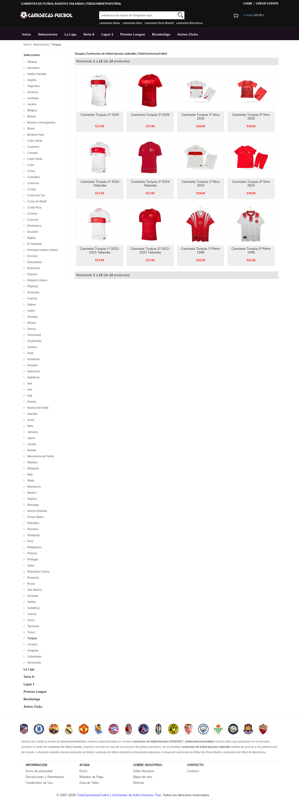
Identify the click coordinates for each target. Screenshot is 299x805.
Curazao (32, 219)
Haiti (29, 353)
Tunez (30, 632)
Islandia (31, 413)
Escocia (31, 256)
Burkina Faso (35, 134)
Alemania (32, 68)
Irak (29, 383)
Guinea (31, 347)
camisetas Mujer (110, 23)
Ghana (31, 322)
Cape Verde (34, 159)
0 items (248, 15)
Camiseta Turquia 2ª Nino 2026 (251, 116)
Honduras (33, 359)
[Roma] (263, 729)
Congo (31, 189)
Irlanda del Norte (37, 407)
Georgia (32, 316)
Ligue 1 (107, 34)
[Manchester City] (203, 729)
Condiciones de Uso (39, 782)
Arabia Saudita (36, 74)
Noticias (138, 782)
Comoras (32, 183)
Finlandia (32, 292)
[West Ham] (248, 729)
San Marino (34, 589)
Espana (31, 274)
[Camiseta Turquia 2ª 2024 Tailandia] (150, 157)
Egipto (31, 237)
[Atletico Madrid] (24, 729)
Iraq (29, 395)
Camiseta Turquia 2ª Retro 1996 (251, 250)
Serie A (88, 34)
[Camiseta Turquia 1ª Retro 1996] (200, 224)
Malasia (31, 462)
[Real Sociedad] (98, 729)
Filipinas (32, 286)
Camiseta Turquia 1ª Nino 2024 (201, 183)
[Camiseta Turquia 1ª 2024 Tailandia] (100, 157)
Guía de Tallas (89, 782)
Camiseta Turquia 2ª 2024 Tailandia (150, 183)
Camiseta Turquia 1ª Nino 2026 (201, 116)
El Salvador (34, 244)
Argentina (33, 86)
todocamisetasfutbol (73, 741)
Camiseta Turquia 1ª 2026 (100, 114)
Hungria (32, 365)
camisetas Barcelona (189, 23)
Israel (30, 420)
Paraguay (33, 535)
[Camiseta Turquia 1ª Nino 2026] (200, 90)
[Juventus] (158, 729)
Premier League (132, 34)
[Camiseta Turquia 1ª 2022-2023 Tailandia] (100, 224)
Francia (31, 298)
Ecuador (32, 231)
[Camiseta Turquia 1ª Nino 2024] (200, 157)
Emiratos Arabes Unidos (42, 250)
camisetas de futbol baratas (64, 747)
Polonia (31, 553)
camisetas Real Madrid (159, 23)
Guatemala (33, 341)
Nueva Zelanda (36, 511)
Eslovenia (33, 268)
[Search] (180, 15)
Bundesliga (161, 34)
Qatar (30, 565)
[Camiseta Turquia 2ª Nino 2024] (251, 157)
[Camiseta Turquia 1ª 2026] (100, 90)
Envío (83, 771)
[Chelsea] (39, 729)
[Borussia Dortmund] (173, 729)
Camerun (32, 146)
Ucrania (31, 644)
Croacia (31, 213)
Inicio (26, 34)
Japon (30, 438)
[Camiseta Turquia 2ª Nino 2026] (251, 90)
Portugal (32, 559)
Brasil (30, 128)
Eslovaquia (34, 262)
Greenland (33, 335)
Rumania (32, 577)
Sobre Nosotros (143, 771)
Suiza (30, 620)
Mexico (31, 492)
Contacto (193, 771)
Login (247, 3)
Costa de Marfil (36, 201)
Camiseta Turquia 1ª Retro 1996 (200, 250)
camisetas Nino (132, 23)
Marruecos (33, 486)
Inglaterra (32, 377)
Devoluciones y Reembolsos (45, 777)
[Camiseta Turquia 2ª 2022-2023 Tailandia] (150, 224)
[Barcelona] (54, 729)
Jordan (31, 444)
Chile (30, 165)
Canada (32, 153)
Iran (29, 389)
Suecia (31, 614)
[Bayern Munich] (113, 729)
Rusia (30, 583)
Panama (32, 529)
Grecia (31, 328)
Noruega (32, 504)
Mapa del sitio (142, 777)
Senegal (32, 596)
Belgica (31, 110)
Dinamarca (33, 225)
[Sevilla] (188, 729)
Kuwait (31, 450)
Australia (32, 98)
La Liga (70, 34)
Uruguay (32, 650)
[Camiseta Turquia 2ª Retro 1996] (251, 224)
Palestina (32, 523)
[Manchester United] (83, 729)
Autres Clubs (187, 34)
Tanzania (32, 626)
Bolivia (31, 116)
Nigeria (31, 498)
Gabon (31, 304)
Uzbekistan (34, 656)
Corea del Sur (35, 195)
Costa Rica (33, 207)
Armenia (32, 92)
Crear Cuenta (267, 3)
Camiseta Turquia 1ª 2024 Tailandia (100, 183)
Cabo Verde (34, 140)
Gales (30, 310)
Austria (31, 104)
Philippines (34, 547)
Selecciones (47, 34)
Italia (29, 426)
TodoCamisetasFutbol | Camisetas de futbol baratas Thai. (120, 795)
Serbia (31, 602)
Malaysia (32, 468)
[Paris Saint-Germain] (143, 729)
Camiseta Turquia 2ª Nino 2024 (251, 183)
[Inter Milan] (233, 729)
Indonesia (33, 371)
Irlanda (31, 401)
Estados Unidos (36, 280)
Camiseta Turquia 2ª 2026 (150, 114)
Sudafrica (32, 608)
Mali (29, 474)
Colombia (33, 177)
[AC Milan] (128, 729)
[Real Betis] (218, 729)
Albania (31, 61)
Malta (30, 480)
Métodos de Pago (91, 777)
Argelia (31, 80)
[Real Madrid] (69, 729)
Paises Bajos (35, 517)
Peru (29, 541)
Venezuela (33, 662)
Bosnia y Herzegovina (40, 122)
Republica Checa (38, 571)
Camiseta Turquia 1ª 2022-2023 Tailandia (100, 250)
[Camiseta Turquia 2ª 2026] (150, 90)
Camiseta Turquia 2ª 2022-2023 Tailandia (150, 250)
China (30, 171)
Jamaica (32, 432)
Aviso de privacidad (39, 771)
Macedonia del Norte (40, 456)
